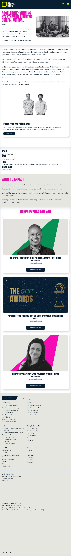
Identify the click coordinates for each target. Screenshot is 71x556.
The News (30, 440)
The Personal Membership (10, 408)
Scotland (30, 453)
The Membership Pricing (10, 410)
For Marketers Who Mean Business (10, 456)
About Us (5, 453)
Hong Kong (30, 455)
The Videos (30, 433)
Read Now (9, 133)
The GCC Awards (32, 412)
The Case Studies (32, 431)
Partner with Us (7, 450)
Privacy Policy (6, 466)
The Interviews (32, 438)
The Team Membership (9, 405)
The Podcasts (31, 435)
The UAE (30, 460)
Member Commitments (9, 419)
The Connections (7, 412)
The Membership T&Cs (9, 422)
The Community (7, 415)
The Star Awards (32, 410)
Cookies (4, 464)
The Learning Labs (8, 437)
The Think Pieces (32, 429)
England (29, 450)
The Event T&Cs (32, 415)
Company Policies (8, 459)
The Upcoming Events (34, 405)
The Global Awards (33, 408)
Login (24, 398)
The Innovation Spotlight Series (12, 433)
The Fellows (6, 417)
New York (30, 462)
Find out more (35, 269)
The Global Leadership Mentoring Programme (13, 429)
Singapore (30, 457)
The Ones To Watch (8, 443)
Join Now (9, 398)
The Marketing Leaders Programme (9, 440)
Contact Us (5, 461)
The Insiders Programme (10, 435)
